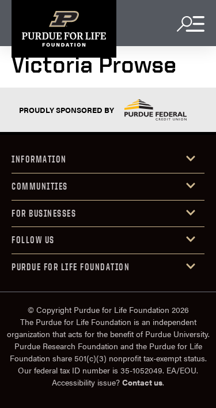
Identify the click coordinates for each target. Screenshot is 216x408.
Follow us (33, 239)
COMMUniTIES (40, 186)
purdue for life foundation (71, 267)
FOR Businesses (44, 213)
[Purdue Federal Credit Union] (155, 109)
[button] (108, 159)
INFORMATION (39, 159)
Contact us (142, 382)
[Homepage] (64, 29)
